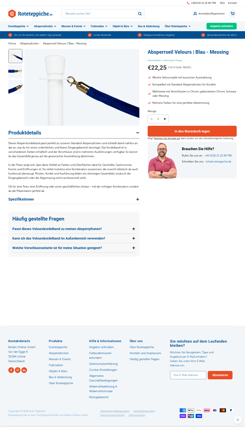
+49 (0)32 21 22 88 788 (218, 155)
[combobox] (102, 13)
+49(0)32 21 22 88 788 (203, 3)
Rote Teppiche (37, 411)
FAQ (222, 3)
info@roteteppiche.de (218, 161)
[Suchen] (140, 14)
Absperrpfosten (29, 43)
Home (12, 43)
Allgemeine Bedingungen (114, 411)
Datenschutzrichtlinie (112, 415)
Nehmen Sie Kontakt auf (167, 138)
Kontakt (232, 3)
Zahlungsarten (137, 415)
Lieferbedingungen (144, 411)
